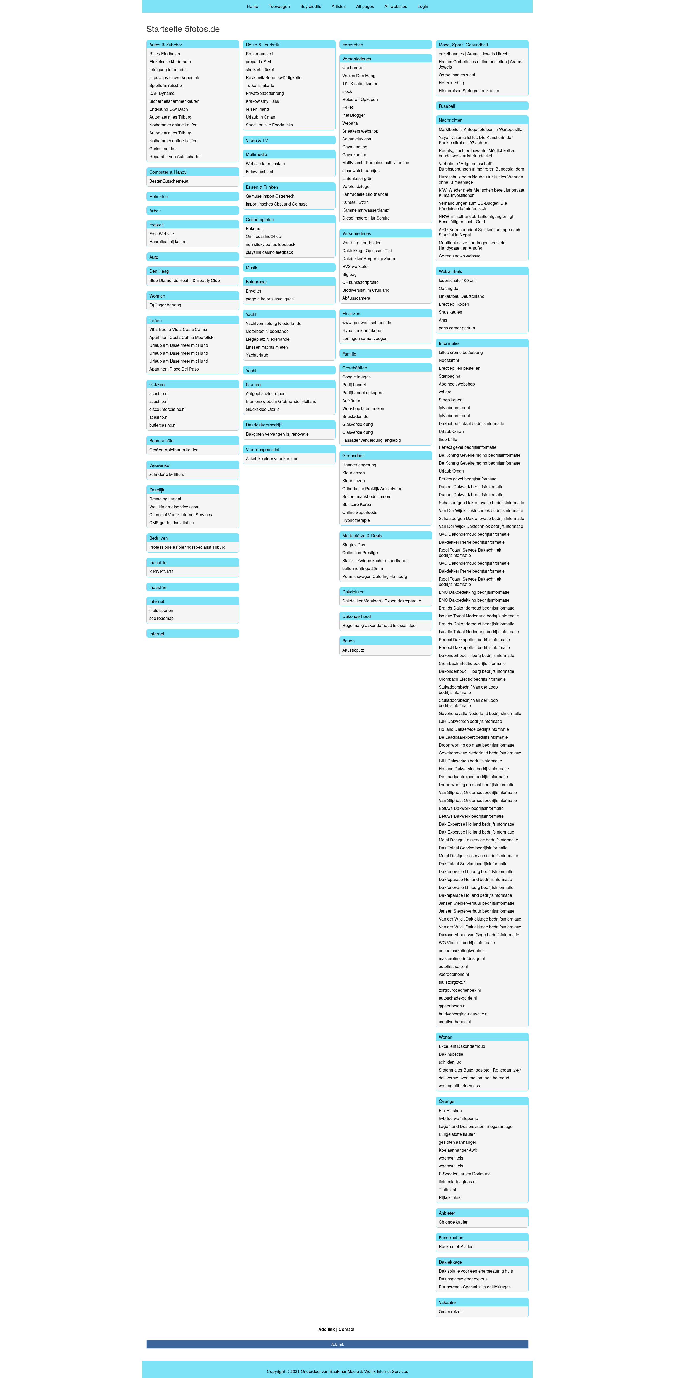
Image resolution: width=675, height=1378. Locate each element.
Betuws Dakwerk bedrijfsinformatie (471, 808)
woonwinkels (451, 1158)
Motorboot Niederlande (267, 331)
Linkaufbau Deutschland (461, 296)
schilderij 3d (450, 1062)
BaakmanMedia (344, 1371)
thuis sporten (161, 610)
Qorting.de (448, 288)
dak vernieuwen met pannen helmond (474, 1078)
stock (347, 91)
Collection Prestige (360, 552)
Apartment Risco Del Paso (174, 369)
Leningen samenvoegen (365, 338)
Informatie (449, 343)
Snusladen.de (355, 416)
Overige (446, 1101)
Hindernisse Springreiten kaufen (469, 90)
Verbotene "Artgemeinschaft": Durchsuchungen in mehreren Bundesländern (481, 166)
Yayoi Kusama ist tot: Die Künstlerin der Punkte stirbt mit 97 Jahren (476, 139)
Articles (339, 6)
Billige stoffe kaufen (457, 1134)
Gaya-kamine (354, 147)
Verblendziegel (356, 186)
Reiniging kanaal (165, 499)
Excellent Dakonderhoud (462, 1046)
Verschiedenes (356, 58)
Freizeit (156, 224)
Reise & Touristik (262, 44)
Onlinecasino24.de (263, 236)
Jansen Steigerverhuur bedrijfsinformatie (476, 903)
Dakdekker (353, 591)
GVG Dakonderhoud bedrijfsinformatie (474, 534)
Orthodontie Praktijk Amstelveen (372, 488)
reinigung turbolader (168, 69)
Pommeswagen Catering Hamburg (374, 576)
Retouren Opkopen (360, 99)
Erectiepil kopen (454, 304)
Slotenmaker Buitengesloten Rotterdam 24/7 (480, 1070)
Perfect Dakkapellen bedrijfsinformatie (474, 639)
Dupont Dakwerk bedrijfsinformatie (471, 487)
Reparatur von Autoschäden (175, 156)
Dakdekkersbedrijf (264, 424)
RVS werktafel (355, 266)
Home (252, 6)
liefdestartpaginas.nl (457, 1182)
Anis (443, 320)
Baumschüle (161, 440)
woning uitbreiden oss (459, 1086)
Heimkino (158, 196)
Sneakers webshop (360, 131)
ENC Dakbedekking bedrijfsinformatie (474, 592)
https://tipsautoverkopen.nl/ (174, 77)
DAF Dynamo (162, 93)
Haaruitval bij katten (167, 241)
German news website (459, 256)
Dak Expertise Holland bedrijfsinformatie (476, 824)
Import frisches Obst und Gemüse (277, 204)
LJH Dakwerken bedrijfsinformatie (470, 721)
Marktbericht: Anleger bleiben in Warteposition (482, 129)
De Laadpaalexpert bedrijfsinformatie (473, 737)
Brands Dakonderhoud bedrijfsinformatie (476, 608)
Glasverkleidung (357, 424)
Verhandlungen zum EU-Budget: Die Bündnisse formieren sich (473, 205)
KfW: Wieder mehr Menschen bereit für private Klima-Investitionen (481, 192)
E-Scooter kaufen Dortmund (465, 1174)
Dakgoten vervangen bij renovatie (277, 434)
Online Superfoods (359, 512)
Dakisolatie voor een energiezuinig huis (476, 1271)
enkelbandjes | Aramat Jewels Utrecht (474, 54)
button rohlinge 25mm (362, 568)
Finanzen (351, 313)
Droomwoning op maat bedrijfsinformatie (476, 745)
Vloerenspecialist (262, 449)
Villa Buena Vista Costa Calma (178, 329)
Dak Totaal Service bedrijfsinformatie (473, 848)
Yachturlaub (257, 355)
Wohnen (157, 295)
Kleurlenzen (353, 473)
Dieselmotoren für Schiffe (366, 218)
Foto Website (161, 234)
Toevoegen (279, 6)
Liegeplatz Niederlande (268, 339)
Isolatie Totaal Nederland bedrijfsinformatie (479, 616)
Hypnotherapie (356, 520)
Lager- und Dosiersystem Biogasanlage (476, 1126)
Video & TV (257, 140)
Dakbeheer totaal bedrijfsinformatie (471, 423)
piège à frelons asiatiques (270, 299)
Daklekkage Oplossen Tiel (367, 250)
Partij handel (354, 385)
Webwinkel (159, 465)
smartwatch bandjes (361, 170)
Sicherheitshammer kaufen (174, 101)
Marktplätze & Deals (362, 535)
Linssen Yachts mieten (267, 347)
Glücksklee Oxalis (262, 409)
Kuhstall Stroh (355, 202)
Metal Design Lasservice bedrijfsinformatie (478, 840)
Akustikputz (353, 650)
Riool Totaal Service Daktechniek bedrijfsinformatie (470, 552)
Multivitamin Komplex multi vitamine (375, 162)
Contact (346, 1329)
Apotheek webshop (457, 384)
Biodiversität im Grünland (365, 290)
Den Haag (159, 270)
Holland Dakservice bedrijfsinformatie (474, 729)
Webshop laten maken (363, 408)
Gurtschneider (162, 148)
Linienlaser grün (357, 178)
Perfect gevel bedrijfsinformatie (467, 447)
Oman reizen (451, 1311)
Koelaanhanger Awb (458, 1150)
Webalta (350, 123)
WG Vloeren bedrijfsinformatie (467, 942)
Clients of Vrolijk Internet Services (180, 515)
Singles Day (353, 545)
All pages (365, 6)
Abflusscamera (356, 298)
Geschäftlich (354, 367)
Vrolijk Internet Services (386, 1371)
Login (423, 6)
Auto (153, 257)
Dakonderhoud (356, 616)
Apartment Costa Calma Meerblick (181, 337)
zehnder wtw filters (166, 474)
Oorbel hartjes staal (457, 75)
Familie (349, 353)
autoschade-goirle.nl (458, 998)
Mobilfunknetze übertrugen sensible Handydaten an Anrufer (472, 245)
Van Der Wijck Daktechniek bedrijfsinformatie (481, 510)
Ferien (155, 320)
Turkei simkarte (260, 85)
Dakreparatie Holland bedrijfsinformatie (475, 879)
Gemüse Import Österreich (270, 196)
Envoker (253, 291)
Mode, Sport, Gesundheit (463, 44)
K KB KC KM (161, 572)
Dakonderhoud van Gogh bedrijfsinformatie (479, 935)
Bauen (348, 640)
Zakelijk (157, 489)
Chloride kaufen (454, 1222)
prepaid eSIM (258, 62)
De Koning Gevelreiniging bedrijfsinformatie (479, 455)
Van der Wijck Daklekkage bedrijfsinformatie (480, 919)
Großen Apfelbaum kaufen (174, 450)
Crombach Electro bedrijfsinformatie (472, 663)
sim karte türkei (260, 69)
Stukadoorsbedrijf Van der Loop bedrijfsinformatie (468, 689)
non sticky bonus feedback (270, 244)
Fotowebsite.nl (259, 171)
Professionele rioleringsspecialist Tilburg (187, 547)
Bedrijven (158, 537)
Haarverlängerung (359, 465)
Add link (326, 1329)
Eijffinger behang (165, 305)
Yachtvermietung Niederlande (273, 323)
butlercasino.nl (163, 425)
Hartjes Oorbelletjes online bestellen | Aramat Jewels (481, 64)
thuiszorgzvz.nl (453, 982)
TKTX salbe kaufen (360, 83)
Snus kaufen (450, 312)
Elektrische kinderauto (170, 62)
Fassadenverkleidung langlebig (371, 440)
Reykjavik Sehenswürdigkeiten (275, 77)
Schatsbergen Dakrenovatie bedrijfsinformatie (481, 502)
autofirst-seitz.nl (453, 966)
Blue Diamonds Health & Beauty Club (184, 280)
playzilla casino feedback (269, 252)
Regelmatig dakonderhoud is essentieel (379, 625)
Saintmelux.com (357, 139)
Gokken (157, 384)
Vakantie (447, 1302)
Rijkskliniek (449, 1197)
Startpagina (449, 376)
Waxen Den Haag (358, 75)
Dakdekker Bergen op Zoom (368, 258)
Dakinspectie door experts (463, 1279)
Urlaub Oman (451, 431)
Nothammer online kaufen (173, 125)
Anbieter (447, 1212)
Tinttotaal (447, 1189)
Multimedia (256, 154)
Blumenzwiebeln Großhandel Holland (281, 401)
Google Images (356, 377)
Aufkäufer (351, 400)
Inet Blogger (353, 115)
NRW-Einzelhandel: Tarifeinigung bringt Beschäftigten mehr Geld (476, 219)
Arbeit (155, 210)
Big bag (349, 274)
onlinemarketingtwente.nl (462, 950)
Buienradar (256, 281)
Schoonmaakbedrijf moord (367, 496)
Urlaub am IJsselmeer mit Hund (178, 345)
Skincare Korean (358, 504)
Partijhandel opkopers (362, 392)
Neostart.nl (449, 360)
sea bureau (352, 68)
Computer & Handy (168, 171)
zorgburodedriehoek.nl (460, 990)
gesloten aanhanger (457, 1142)
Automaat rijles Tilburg (170, 117)
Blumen (253, 384)
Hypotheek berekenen (363, 330)
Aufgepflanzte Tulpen (266, 393)
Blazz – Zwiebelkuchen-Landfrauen (375, 560)
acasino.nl (158, 393)
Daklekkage (450, 1261)
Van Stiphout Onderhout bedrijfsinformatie (478, 792)
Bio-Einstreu (450, 1110)
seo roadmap (161, 618)
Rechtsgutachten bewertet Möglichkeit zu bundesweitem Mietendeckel (477, 153)
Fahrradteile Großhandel (365, 194)
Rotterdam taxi (259, 54)
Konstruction (451, 1237)
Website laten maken (265, 163)
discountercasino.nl (167, 409)
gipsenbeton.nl (452, 1006)
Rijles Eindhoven (165, 54)
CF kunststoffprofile (360, 282)
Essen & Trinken (262, 186)
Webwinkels (450, 271)
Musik (252, 267)
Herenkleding (451, 83)
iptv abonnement (454, 408)
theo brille (448, 439)
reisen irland (257, 109)
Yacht (251, 314)
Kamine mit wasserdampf (365, 210)
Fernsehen (352, 44)
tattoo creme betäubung (461, 352)
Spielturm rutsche (165, 85)
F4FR (347, 107)
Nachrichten (450, 119)
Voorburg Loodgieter (361, 243)
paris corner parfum (457, 328)
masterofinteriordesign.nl (462, 958)
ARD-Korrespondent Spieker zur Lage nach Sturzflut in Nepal (479, 232)
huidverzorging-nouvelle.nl (464, 1014)
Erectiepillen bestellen (459, 368)
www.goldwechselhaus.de (366, 322)
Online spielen (260, 219)
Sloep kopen (450, 400)
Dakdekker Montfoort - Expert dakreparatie (381, 601)
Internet (156, 601)
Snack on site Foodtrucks (269, 125)
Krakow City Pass (262, 101)
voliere (445, 392)
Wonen (445, 1037)
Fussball (447, 106)
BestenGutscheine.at (168, 181)
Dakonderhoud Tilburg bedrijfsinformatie (476, 655)
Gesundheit (353, 455)
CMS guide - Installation (171, 522)
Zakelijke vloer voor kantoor (271, 458)
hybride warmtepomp (458, 1118)
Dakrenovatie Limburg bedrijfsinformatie (476, 871)
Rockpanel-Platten (456, 1246)
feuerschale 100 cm (457, 280)
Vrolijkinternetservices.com (174, 507)
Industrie (157, 562)
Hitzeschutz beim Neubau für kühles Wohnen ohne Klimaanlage (481, 179)
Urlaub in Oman (260, 117)
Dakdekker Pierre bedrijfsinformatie (472, 542)
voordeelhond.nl (454, 974)
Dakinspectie (451, 1054)
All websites (395, 6)
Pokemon (255, 228)
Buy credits (310, 6)
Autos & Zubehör (165, 44)
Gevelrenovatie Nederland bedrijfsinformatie (480, 713)
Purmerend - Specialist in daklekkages (475, 1287)
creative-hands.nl (455, 1022)
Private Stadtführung (265, 93)
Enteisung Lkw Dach (168, 109)
